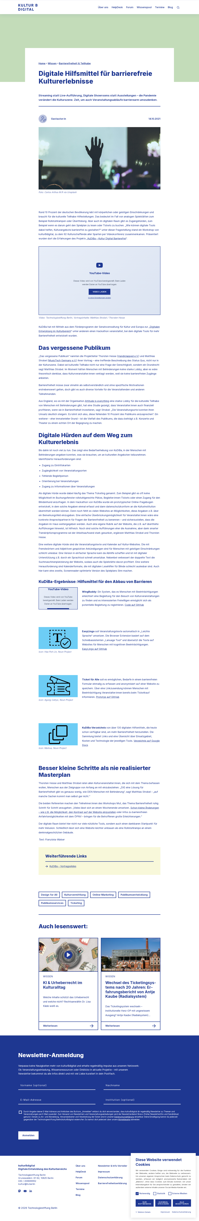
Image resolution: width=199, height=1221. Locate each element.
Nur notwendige (144, 1203)
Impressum (104, 1172)
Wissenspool (144, 7)
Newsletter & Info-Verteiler (112, 1166)
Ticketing (76, 903)
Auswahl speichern (163, 1203)
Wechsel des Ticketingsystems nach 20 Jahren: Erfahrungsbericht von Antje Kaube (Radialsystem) (130, 989)
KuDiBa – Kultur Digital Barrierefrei (106, 238)
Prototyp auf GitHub (107, 697)
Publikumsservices (52, 903)
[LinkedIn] (31, 1191)
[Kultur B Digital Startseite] (27, 7)
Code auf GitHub (134, 604)
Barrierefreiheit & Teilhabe (75, 63)
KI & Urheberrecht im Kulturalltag (62, 985)
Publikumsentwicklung (134, 894)
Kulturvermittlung (75, 894)
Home (42, 63)
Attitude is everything (97, 401)
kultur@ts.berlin (26, 1184)
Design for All (49, 894)
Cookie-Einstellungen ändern (99, 298)
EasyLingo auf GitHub (94, 649)
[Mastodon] (19, 1191)
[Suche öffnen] (178, 7)
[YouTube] (25, 1191)
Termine (159, 7)
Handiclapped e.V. (128, 356)
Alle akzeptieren (182, 1203)
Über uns (103, 7)
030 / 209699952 (27, 1181)
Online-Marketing (103, 894)
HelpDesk (117, 7)
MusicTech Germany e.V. (62, 360)
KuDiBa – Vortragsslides (62, 866)
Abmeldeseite (124, 1119)
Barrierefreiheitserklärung (112, 1183)
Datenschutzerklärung (124, 1117)
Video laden (99, 292)
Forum (129, 7)
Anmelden (28, 1135)
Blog (170, 7)
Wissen (52, 63)
